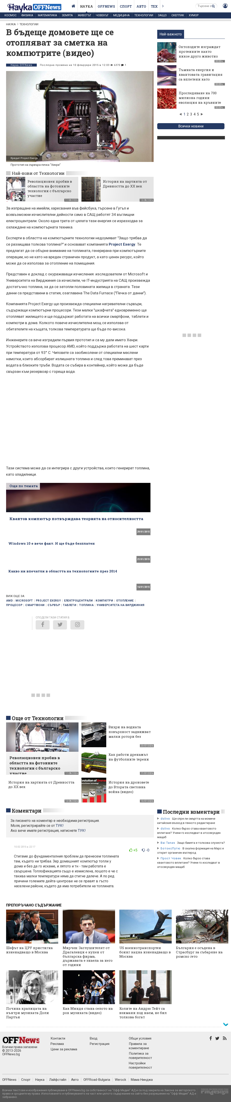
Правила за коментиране (139, 1046)
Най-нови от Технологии (38, 173)
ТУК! (82, 830)
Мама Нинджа (142, 1080)
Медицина (121, 15)
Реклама (57, 1044)
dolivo (165, 818)
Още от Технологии (37, 718)
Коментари (27, 810)
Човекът (102, 15)
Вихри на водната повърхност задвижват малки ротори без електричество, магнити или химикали (130, 739)
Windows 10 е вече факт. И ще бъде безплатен (51, 543)
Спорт (126, 6)
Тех (154, 6)
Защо (162, 15)
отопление (125, 600)
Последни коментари (191, 811)
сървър (54, 605)
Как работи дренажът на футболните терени (129, 756)
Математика (47, 15)
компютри (104, 600)
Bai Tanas (168, 842)
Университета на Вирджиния (120, 605)
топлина (86, 605)
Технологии (143, 15)
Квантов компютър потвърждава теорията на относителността (76, 518)
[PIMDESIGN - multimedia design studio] (213, 1093)
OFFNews (9, 1080)
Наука (86, 6)
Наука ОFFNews (21, 65)
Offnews (106, 6)
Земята (67, 15)
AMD (9, 600)
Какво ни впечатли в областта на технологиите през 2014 (62, 571)
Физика (27, 15)
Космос (10, 15)
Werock (120, 1080)
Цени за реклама (64, 1049)
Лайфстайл (57, 1080)
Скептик (177, 15)
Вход (93, 1038)
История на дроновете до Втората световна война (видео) (129, 787)
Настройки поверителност (140, 1065)
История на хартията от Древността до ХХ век (125, 183)
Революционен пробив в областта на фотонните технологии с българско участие (50, 188)
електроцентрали (78, 600)
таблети (69, 605)
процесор (14, 605)
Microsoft (24, 600)
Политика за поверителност (140, 1055)
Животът (84, 15)
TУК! (60, 825)
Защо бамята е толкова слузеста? (201, 842)
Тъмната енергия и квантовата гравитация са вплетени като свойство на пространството (200, 79)
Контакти (58, 1038)
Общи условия (140, 1038)
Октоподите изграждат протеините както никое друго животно (199, 51)
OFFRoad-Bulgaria (96, 1080)
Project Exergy (122, 244)
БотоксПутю (170, 848)
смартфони (34, 605)
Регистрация (99, 1044)
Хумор (194, 15)
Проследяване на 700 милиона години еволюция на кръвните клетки (200, 100)
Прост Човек (171, 858)
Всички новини (190, 126)
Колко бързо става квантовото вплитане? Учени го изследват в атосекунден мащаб (189, 833)
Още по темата (23, 486)
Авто (141, 6)
